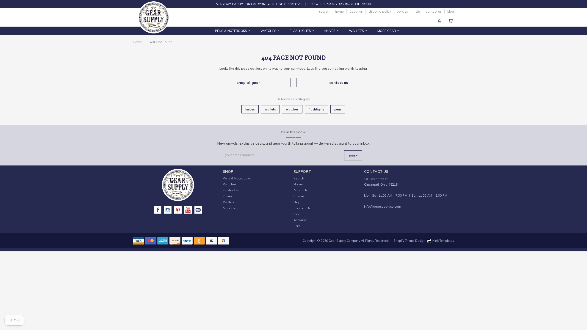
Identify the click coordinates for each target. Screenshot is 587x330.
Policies (402, 11)
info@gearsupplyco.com (382, 206)
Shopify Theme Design (409, 240)
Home (339, 11)
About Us (356, 11)
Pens (337, 109)
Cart (450, 21)
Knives (330, 31)
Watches (268, 31)
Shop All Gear (248, 82)
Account (439, 21)
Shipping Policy (379, 11)
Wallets (357, 31)
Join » (353, 155)
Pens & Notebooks (231, 31)
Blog (450, 11)
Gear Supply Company (344, 240)
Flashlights (301, 31)
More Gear (387, 31)
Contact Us (434, 11)
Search (324, 11)
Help (417, 11)
